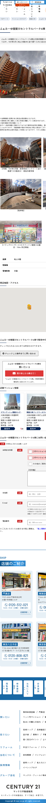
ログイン (22, 5)
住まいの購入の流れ (32, 722)
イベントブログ (30, 767)
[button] (29, 307)
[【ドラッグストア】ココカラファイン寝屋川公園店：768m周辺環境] (21, 242)
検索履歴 (17, 687)
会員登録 (38, 687)
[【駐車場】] (20, 208)
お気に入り (27, 688)
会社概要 (27, 755)
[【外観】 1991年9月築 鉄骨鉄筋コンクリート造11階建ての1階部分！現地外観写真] (20, 166)
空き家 (26, 734)
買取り (36, 734)
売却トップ (28, 729)
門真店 (42, 712)
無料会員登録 (29, 712)
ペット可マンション (32, 717)
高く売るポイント (31, 739)
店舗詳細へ (24, 612)
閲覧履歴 (7, 687)
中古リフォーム (30, 747)
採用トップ (28, 762)
